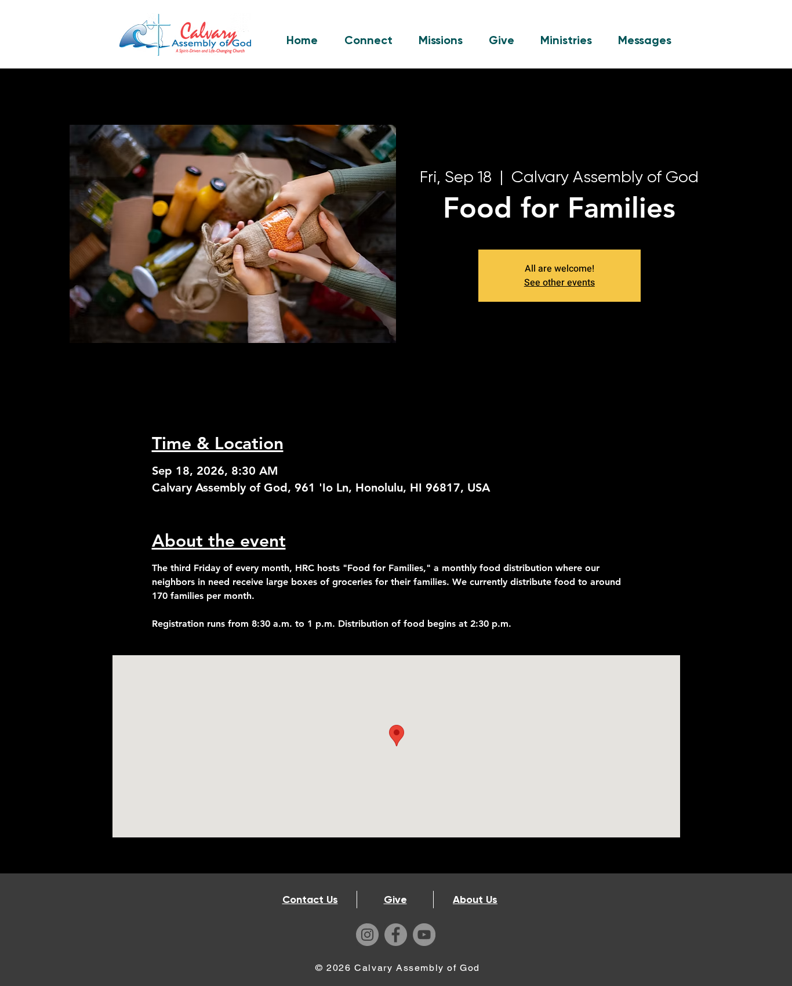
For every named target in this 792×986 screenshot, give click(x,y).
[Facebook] (395, 934)
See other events (559, 283)
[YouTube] (424, 934)
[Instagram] (367, 934)
